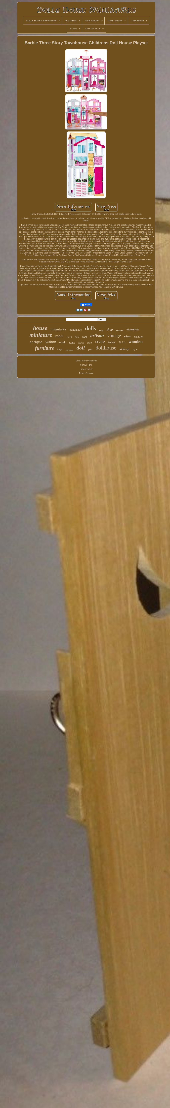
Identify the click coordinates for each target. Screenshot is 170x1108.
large (60, 349)
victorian (132, 329)
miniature (40, 335)
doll (81, 348)
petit (90, 349)
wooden (135, 341)
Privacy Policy (86, 369)
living (101, 330)
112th (122, 342)
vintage (114, 335)
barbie (72, 343)
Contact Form (86, 365)
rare (84, 336)
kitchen (81, 343)
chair (89, 343)
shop (110, 329)
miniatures (58, 329)
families (119, 330)
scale (100, 341)
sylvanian (69, 350)
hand (77, 337)
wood (69, 337)
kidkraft (124, 349)
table (111, 342)
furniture (44, 348)
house (40, 328)
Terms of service (86, 373)
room (59, 336)
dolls (90, 328)
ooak (62, 342)
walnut (50, 342)
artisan (97, 335)
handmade (76, 329)
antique (36, 342)
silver (127, 336)
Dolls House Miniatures (86, 361)
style (135, 349)
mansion (138, 336)
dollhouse (106, 348)
